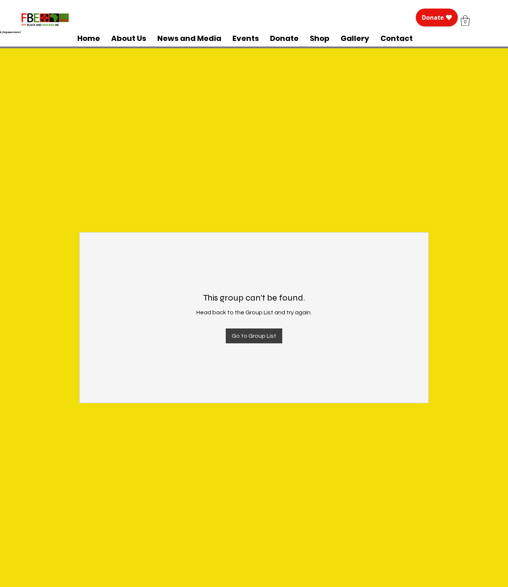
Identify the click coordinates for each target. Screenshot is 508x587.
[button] (465, 20)
